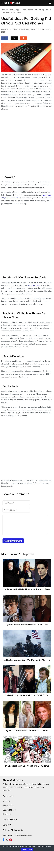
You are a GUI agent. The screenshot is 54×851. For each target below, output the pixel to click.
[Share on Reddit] (23, 39)
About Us (6, 801)
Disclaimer (7, 814)
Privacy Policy (8, 806)
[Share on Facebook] (4, 39)
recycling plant (34, 285)
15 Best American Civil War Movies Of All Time (27, 660)
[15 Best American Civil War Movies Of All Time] (27, 643)
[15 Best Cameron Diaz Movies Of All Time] (27, 714)
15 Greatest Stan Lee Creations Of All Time (27, 766)
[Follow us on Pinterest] (10, 840)
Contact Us (7, 825)
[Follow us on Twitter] (7, 840)
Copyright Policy (9, 810)
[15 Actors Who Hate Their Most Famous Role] (27, 573)
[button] (50, 2)
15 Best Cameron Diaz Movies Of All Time (27, 730)
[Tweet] (14, 39)
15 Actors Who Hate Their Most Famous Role (27, 589)
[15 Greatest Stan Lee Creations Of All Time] (27, 749)
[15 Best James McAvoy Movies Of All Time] (27, 608)
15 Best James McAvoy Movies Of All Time (27, 624)
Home (4, 10)
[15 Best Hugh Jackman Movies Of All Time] (27, 679)
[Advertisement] (27, 143)
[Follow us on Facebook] (3, 840)
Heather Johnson (20, 29)
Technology (14, 10)
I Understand (27, 849)
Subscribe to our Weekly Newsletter (17, 836)
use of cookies (46, 846)
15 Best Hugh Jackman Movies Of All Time (27, 695)
